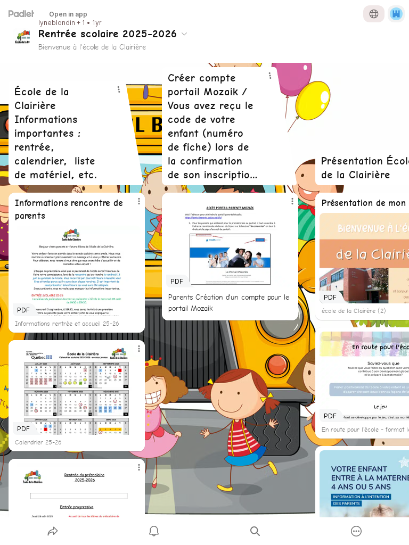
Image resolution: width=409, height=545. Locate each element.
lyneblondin (56, 23)
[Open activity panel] (154, 531)
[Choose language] (374, 13)
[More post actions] (132, 205)
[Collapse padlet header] (184, 33)
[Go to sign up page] (396, 13)
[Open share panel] (52, 531)
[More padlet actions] (356, 531)
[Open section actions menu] (118, 89)
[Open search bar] (255, 531)
